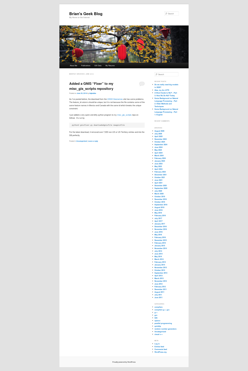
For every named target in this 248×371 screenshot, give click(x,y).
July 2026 (158, 133)
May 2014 (158, 256)
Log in (157, 343)
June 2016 (158, 232)
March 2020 (159, 193)
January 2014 (159, 264)
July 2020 (158, 191)
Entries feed (159, 346)
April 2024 (158, 153)
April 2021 (158, 182)
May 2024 (158, 150)
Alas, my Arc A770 (161, 90)
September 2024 (160, 144)
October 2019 (159, 196)
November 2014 (160, 248)
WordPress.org (160, 352)
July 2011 (158, 294)
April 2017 (158, 221)
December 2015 (160, 240)
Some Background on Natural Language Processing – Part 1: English (166, 112)
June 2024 (158, 147)
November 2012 (160, 281)
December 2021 (160, 174)
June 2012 (158, 284)
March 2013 (159, 278)
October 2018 (159, 202)
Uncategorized (81, 141)
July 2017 (158, 218)
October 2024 (159, 142)
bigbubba (92, 93)
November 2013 (160, 267)
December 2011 (160, 289)
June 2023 (158, 163)
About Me (73, 65)
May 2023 (158, 166)
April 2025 (158, 136)
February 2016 (160, 237)
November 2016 (160, 229)
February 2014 (160, 262)
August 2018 (159, 207)
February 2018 (160, 215)
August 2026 (159, 131)
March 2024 (159, 155)
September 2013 (160, 273)
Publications (85, 65)
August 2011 (159, 292)
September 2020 (160, 188)
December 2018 (160, 199)
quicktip (157, 326)
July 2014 (158, 251)
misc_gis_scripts (124, 114)
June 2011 (158, 297)
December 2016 (160, 226)
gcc (155, 315)
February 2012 (160, 286)
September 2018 (160, 204)
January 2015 (159, 245)
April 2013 (158, 275)
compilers (158, 307)
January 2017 (159, 223)
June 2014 (158, 253)
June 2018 (158, 210)
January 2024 (159, 161)
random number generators (165, 329)
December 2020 (160, 185)
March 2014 (159, 259)
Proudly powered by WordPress (124, 362)
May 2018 (158, 212)
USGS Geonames (115, 99)
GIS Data (97, 65)
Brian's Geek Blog (85, 13)
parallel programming (163, 323)
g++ (156, 312)
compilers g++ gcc (161, 309)
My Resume (110, 65)
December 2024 (160, 139)
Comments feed (160, 349)
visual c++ (158, 334)
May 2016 (158, 234)
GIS (155, 318)
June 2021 (158, 180)
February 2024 (160, 158)
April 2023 (158, 169)
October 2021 (159, 177)
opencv (157, 320)
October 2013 (159, 270)
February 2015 (160, 243)
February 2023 (160, 172)
